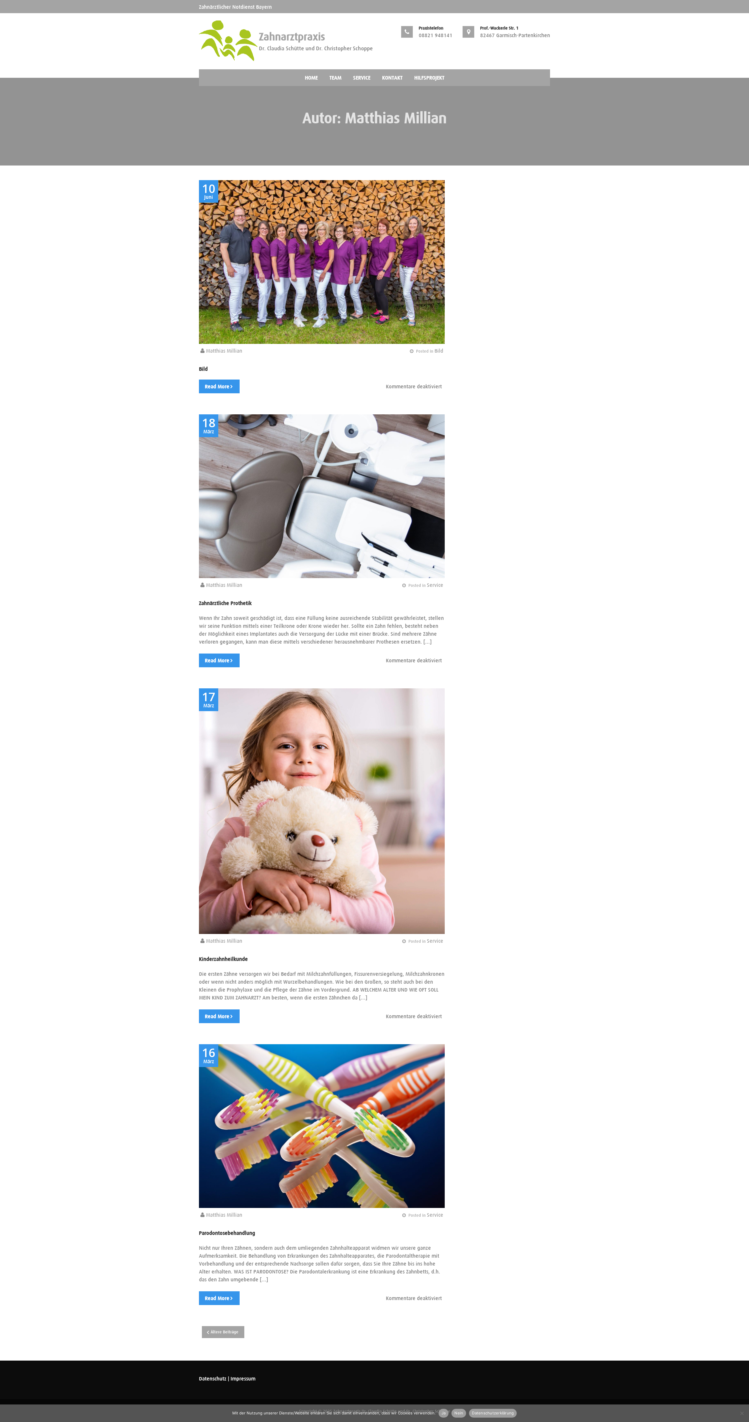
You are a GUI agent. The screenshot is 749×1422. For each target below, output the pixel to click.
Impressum (243, 1379)
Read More (217, 386)
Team (335, 78)
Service (361, 78)
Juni (208, 191)
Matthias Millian (224, 351)
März (208, 426)
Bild (438, 351)
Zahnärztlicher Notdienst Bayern (235, 7)
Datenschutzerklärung (493, 1413)
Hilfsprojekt (429, 78)
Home (311, 78)
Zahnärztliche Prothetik (225, 603)
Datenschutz (212, 1379)
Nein (458, 1413)
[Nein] (742, 1413)
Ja (444, 1413)
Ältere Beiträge (224, 1332)
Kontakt (392, 78)
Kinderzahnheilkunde (223, 959)
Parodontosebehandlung (227, 1233)
